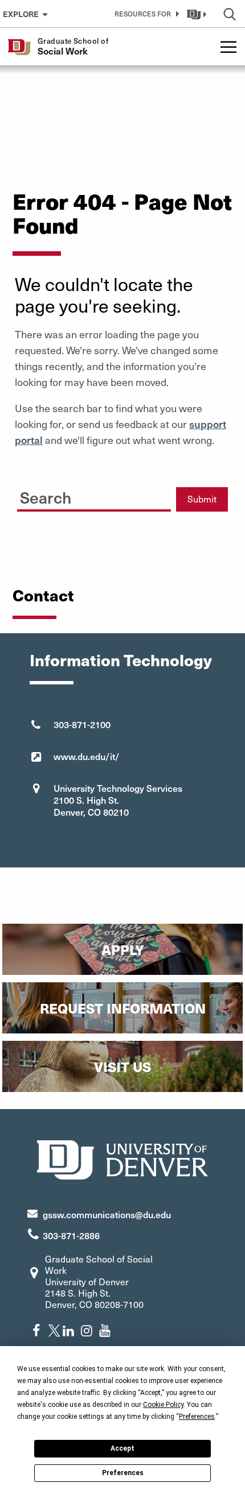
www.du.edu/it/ (87, 756)
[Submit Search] (151, 495)
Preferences (123, 1473)
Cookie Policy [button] (163, 1405)
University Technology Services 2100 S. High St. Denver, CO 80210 (118, 800)
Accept (122, 1448)
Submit (202, 499)
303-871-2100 (82, 724)
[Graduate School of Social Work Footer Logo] (122, 1158)
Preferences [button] (197, 1417)
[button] (144, 13)
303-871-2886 (71, 1235)
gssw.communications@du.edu (107, 1214)
